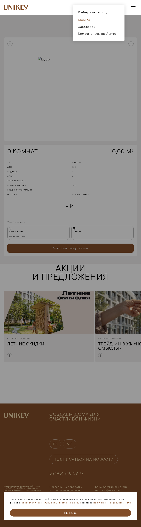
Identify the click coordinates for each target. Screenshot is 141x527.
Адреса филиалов (107, 490)
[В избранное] (131, 43)
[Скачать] (10, 43)
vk (69, 443)
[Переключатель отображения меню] (133, 7)
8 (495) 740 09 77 (67, 473)
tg (55, 443)
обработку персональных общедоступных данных (51, 502)
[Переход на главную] (16, 7)
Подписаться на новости (83, 459)
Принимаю (70, 512)
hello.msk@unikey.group (111, 487)
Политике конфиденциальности (112, 502)
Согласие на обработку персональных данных (66, 488)
